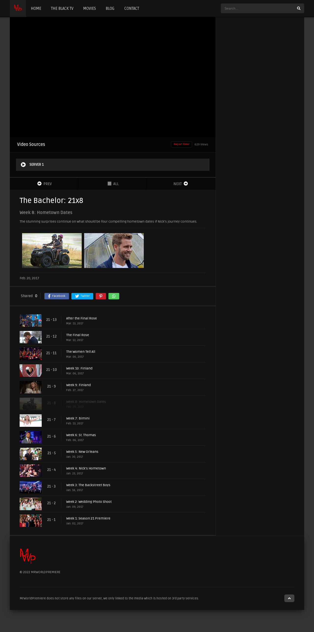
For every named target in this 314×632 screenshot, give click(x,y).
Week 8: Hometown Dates (86, 402)
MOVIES (89, 8)
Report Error (181, 144)
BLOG (110, 8)
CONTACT (131, 8)
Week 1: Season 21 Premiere (88, 518)
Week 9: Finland (78, 385)
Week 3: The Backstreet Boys (88, 485)
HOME (36, 8)
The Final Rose (77, 335)
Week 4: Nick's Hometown (86, 468)
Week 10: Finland (79, 368)
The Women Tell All (80, 352)
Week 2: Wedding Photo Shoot (89, 502)
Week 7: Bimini (78, 418)
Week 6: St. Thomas (81, 435)
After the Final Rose (81, 318)
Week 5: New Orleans (82, 452)
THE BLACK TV (62, 8)
